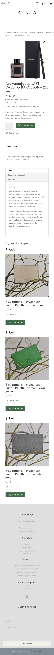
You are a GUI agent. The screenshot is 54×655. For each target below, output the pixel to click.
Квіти (27, 544)
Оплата (27, 524)
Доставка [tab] (11, 179)
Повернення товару (27, 531)
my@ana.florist (30, 576)
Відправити (27, 643)
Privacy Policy (37, 651)
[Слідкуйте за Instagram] (27, 597)
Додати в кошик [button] (15, 322)
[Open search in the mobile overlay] (51, 4)
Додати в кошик (25, 125)
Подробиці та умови (27, 528)
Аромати (32, 32)
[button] (44, 42)
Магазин (15, 32)
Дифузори (39, 32)
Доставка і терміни (27, 521)
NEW (33, 156)
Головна (8, 32)
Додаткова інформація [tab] (16, 175)
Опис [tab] (10, 171)
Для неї (17, 159)
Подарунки (23, 32)
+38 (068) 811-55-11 (31, 572)
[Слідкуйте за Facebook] (27, 587)
